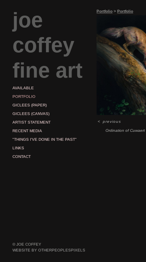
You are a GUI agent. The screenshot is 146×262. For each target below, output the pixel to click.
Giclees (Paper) (29, 105)
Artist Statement (31, 122)
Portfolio (23, 96)
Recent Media (27, 131)
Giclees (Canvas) (30, 114)
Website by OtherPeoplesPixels (48, 250)
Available (23, 88)
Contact (21, 156)
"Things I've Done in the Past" (44, 139)
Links (18, 148)
